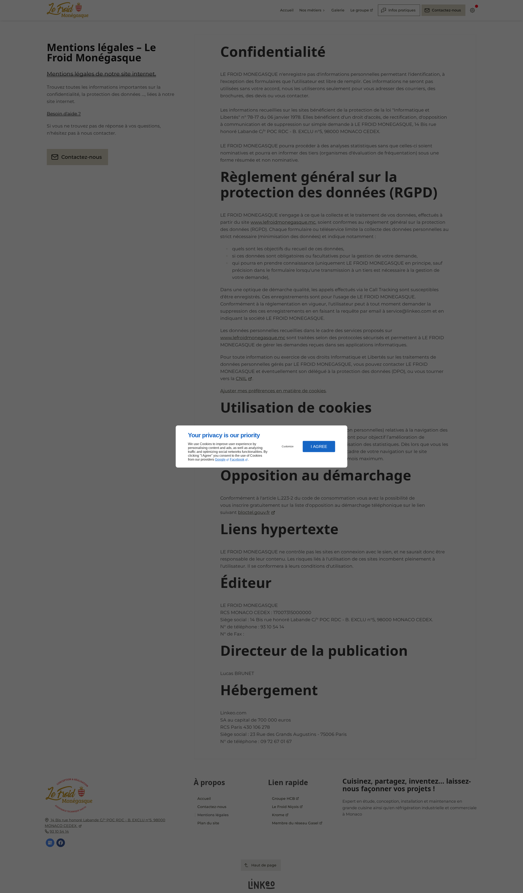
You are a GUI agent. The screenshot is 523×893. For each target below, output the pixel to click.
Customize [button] (288, 446)
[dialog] (261, 446)
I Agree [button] (319, 446)
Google (220, 459)
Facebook (237, 459)
